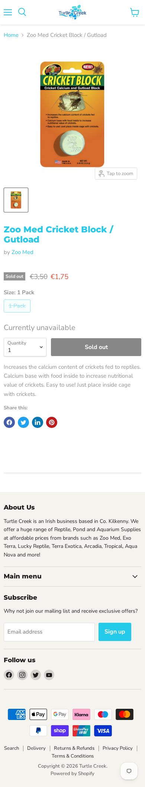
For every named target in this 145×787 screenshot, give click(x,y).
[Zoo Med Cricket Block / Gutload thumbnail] (16, 200)
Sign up (114, 632)
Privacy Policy (118, 748)
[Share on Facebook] (9, 422)
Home (11, 35)
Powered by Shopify (72, 773)
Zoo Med (22, 252)
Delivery (36, 748)
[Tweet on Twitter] (23, 422)
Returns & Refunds (74, 748)
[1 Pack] (18, 314)
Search (11, 748)
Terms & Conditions (73, 756)
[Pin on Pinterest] (51, 422)
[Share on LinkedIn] (37, 422)
